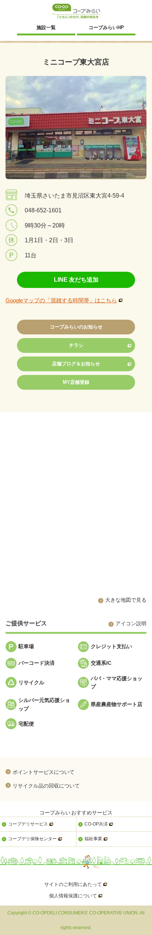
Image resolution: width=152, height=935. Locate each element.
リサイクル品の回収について (46, 785)
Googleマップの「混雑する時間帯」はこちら (61, 300)
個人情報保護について (76, 895)
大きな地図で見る (125, 600)
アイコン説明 (130, 623)
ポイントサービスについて (44, 772)
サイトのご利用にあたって (76, 884)
